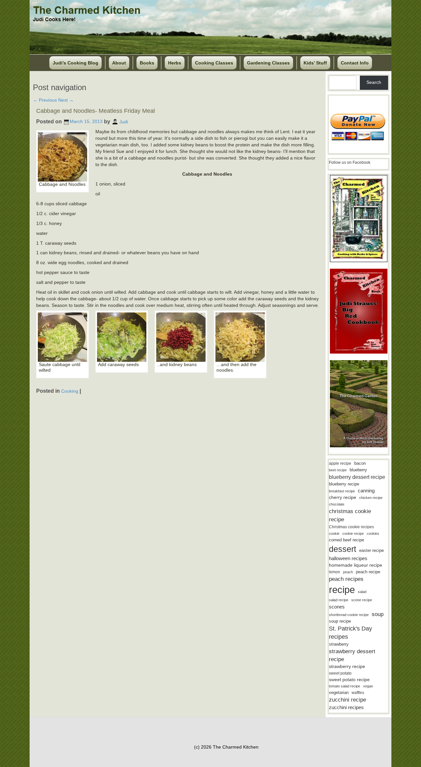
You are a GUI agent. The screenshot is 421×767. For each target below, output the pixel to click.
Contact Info (355, 62)
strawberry (339, 644)
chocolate (336, 504)
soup (378, 614)
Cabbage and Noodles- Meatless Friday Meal (95, 111)
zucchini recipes (346, 707)
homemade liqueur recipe (355, 565)
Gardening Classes (268, 62)
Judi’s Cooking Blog (75, 62)
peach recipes (346, 579)
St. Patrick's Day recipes (350, 632)
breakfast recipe (342, 491)
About (119, 62)
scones (337, 606)
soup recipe (340, 621)
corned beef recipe (346, 540)
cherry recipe (342, 497)
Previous (45, 100)
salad (362, 592)
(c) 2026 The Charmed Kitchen (226, 747)
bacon (360, 463)
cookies (373, 533)
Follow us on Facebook (349, 162)
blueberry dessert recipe (357, 477)
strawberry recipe (347, 666)
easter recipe (371, 550)
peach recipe (368, 571)
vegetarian (339, 692)
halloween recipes (348, 558)
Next (66, 100)
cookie (334, 533)
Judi (123, 121)
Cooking (69, 390)
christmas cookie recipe (350, 515)
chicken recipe (371, 498)
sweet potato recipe (349, 679)
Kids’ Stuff (315, 62)
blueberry (358, 469)
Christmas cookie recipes (351, 527)
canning (366, 490)
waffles (358, 692)
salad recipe (338, 600)
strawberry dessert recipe (352, 655)
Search (373, 82)
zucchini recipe (347, 700)
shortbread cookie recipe (349, 615)
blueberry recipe (344, 484)
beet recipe (338, 470)
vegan (368, 686)
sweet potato (340, 673)
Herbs (174, 62)
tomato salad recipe (344, 686)
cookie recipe (353, 533)
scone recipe (361, 600)
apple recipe (340, 463)
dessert (342, 549)
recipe (342, 589)
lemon (334, 572)
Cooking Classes (214, 62)
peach (348, 572)
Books (147, 62)
